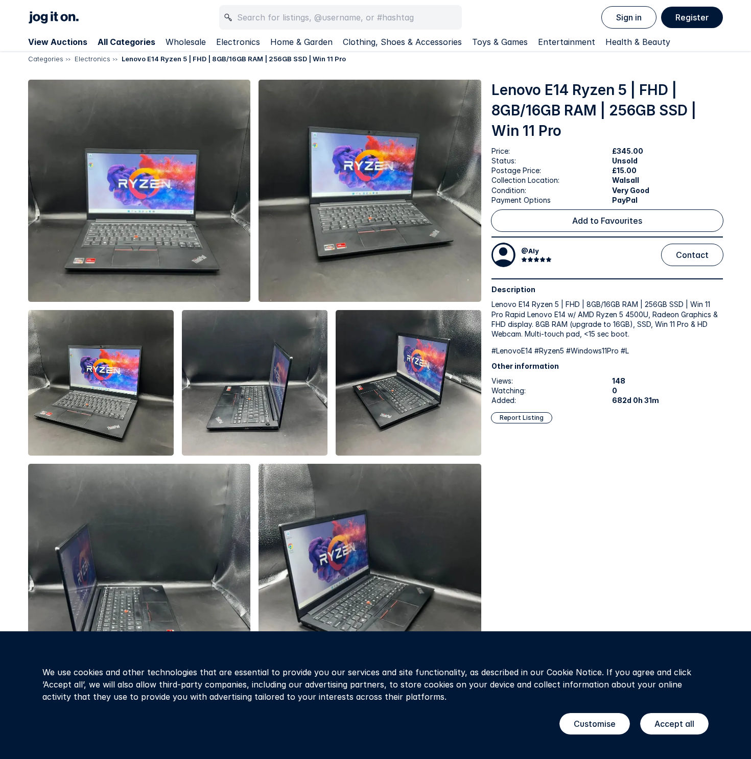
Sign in (629, 17)
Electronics (238, 42)
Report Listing (522, 417)
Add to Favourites (607, 221)
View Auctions (57, 42)
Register (692, 17)
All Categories (126, 42)
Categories (45, 59)
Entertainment (566, 42)
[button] (139, 191)
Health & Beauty (637, 42)
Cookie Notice (574, 672)
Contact (692, 255)
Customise (595, 724)
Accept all (674, 724)
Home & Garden (301, 42)
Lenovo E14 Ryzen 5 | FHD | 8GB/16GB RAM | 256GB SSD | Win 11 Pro (234, 59)
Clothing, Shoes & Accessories (402, 42)
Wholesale (186, 42)
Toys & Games (500, 42)
